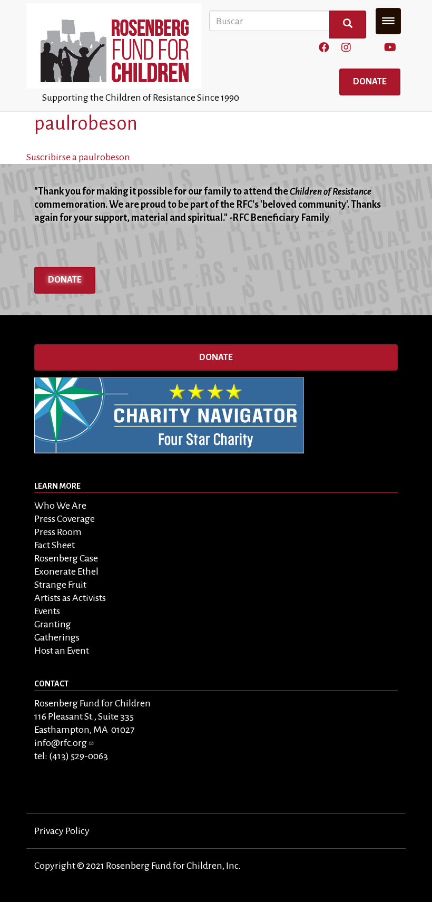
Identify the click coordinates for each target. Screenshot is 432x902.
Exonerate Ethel (66, 571)
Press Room (58, 532)
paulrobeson (86, 123)
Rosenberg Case (66, 558)
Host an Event (61, 650)
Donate (370, 81)
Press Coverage (64, 518)
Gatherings (57, 637)
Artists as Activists (70, 598)
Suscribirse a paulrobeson (78, 157)
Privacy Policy (62, 831)
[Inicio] (117, 46)
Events (47, 611)
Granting (52, 624)
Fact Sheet (54, 545)
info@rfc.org (60, 743)
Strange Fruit (60, 584)
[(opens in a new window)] (323, 48)
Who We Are (60, 505)
